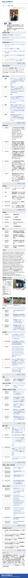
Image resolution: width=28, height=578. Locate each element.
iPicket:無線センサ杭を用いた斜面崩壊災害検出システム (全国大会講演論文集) (18, 343)
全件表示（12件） (21, 462)
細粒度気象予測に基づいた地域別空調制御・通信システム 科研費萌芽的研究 (19, 418)
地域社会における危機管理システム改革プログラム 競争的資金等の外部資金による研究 (19, 411)
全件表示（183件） (21, 123)
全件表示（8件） (21, 209)
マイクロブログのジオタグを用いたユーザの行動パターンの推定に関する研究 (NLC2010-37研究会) (18, 370)
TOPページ (4, 5)
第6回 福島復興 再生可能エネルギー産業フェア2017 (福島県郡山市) (18, 482)
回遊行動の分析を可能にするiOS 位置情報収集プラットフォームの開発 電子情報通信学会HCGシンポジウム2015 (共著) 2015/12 (17, 117)
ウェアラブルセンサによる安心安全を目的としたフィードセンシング (18, 458)
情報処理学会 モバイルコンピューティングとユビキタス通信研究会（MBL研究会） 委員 (19, 490)
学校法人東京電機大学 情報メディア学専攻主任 (19, 380)
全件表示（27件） (21, 423)
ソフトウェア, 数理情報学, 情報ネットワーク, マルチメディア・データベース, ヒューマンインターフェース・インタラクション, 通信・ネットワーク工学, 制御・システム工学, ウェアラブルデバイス (14, 70)
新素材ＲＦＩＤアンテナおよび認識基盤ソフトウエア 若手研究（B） (18, 393)
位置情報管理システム (7, 294)
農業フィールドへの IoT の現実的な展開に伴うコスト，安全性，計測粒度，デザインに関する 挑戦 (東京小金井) (18, 430)
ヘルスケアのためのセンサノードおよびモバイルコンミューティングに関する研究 (15, 59)
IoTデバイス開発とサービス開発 (12, 48)
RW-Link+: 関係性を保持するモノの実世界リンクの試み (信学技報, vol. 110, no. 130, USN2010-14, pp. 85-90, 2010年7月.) (18, 362)
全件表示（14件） (21, 525)
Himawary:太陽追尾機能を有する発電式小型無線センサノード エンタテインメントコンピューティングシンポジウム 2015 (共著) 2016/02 (17, 99)
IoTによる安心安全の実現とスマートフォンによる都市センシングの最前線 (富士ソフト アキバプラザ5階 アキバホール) (18, 440)
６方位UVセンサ (16, 305)
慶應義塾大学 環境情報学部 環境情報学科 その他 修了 (19, 316)
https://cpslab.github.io (8, 39)
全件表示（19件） (21, 183)
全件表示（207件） (21, 374)
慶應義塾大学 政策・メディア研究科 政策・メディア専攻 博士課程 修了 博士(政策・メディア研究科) (19, 327)
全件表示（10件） (21, 63)
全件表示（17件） (21, 550)
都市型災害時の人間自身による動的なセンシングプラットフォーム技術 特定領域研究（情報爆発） (19, 399)
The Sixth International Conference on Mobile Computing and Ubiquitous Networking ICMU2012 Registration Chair (19, 511)
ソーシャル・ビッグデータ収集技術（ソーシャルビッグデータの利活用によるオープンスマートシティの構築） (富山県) (18, 450)
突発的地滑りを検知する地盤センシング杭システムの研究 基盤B (18, 405)
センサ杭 (5, 305)
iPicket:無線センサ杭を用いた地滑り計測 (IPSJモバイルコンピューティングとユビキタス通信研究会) (18, 336)
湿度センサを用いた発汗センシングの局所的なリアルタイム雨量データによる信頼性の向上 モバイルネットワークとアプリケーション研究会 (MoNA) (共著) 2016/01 (17, 108)
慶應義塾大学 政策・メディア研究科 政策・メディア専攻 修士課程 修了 (19, 321)
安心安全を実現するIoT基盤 (18, 435)
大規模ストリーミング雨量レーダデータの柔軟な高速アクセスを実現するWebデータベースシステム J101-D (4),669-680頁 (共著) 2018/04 (17, 89)
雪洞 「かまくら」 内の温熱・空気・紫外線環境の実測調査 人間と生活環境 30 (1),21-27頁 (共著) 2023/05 (17, 81)
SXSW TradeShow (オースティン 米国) (18, 467)
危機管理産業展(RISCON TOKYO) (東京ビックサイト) (19, 476)
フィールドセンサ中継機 (18, 289)
